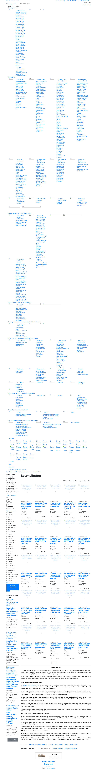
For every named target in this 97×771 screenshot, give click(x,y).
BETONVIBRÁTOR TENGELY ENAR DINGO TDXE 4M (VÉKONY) (55, 646)
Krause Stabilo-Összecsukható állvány (20, 36)
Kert (79, 395)
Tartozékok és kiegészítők (21, 324)
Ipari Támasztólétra (41, 81)
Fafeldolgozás (81, 400)
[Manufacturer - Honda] (52, 448)
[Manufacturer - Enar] (71, 442)
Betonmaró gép (60, 372)
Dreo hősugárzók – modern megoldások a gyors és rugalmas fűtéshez (11, 718)
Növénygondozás (82, 402)
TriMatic (18, 106)
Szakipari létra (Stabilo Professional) (41, 161)
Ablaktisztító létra (41, 183)
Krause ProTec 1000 (21, 50)
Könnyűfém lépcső (21, 308)
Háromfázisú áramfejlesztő (60, 344)
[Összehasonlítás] (26, 499)
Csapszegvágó (40, 347)
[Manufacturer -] (52, 442)
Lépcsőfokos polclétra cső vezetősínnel (60, 166)
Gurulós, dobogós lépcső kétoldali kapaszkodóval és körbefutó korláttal (21, 297)
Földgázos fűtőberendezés (23, 427)
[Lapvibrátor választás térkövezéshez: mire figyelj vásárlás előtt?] (12, 602)
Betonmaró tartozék (59, 374)
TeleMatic (18, 101)
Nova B (79, 130)
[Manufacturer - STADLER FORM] (18, 456)
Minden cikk (12, 740)
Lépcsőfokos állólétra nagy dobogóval (60, 98)
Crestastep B (80, 134)
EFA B (78, 133)
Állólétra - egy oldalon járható (62, 80)
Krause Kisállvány (21, 57)
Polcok (45, 417)
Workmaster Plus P (41, 264)
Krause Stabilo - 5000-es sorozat (20, 29)
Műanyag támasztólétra (40, 172)
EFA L (37, 128)
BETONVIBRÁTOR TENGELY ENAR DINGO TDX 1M (41, 504)
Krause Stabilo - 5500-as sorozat (20, 32)
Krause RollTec (20, 47)
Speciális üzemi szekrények (51, 414)
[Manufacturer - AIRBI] (25, 442)
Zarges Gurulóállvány (21, 68)
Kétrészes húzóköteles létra (41, 86)
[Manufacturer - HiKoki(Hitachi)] (38, 448)
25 (89, 481)
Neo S (58, 146)
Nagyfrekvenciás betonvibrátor (41, 373)
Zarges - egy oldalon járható (60, 136)
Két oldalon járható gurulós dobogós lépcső (21, 278)
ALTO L (38, 116)
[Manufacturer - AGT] (18, 442)
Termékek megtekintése (12, 587)
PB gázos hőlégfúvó (21, 426)
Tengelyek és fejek (41, 380)
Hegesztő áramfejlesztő (60, 353)
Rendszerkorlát (20, 335)
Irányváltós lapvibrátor (19, 385)
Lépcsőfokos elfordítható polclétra (60, 175)
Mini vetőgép (19, 400)
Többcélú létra (20, 167)
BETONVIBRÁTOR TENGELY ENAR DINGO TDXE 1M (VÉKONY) (69, 505)
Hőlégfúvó (20, 422)
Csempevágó (19, 371)
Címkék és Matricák (21, 337)
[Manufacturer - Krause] (58, 448)
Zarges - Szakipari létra (62, 199)
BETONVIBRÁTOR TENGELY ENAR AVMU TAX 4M (84, 645)
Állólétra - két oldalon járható (82, 80)
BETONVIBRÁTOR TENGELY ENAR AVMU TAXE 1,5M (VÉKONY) (26, 541)
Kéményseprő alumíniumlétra (40, 169)
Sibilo (37, 101)
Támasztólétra (41, 79)
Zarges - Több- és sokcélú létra (21, 185)
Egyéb (79, 408)
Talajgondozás (81, 397)
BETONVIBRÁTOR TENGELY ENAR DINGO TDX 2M (41, 575)
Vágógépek (20, 369)
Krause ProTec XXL (21, 45)
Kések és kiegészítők (39, 353)
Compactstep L (40, 124)
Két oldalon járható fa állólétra (82, 169)
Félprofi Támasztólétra (40, 95)
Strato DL (39, 131)
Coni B (79, 119)
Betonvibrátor (41, 369)
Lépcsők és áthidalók (20, 305)
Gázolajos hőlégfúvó (21, 429)
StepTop (38, 248)
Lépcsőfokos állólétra (60, 108)
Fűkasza (60, 395)
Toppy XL (38, 246)
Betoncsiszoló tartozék (60, 379)
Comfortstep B (81, 139)
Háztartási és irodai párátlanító (52, 424)
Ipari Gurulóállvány (21, 12)
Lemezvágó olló (40, 351)
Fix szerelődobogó (41, 236)
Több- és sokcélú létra (20, 160)
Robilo (38, 99)
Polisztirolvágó (21, 340)
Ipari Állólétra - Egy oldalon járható (62, 83)
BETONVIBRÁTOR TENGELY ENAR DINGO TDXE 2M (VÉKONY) (55, 576)
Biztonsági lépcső (21, 301)
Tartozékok (39, 344)
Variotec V (19, 190)
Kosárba (29, 518)
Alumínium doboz (21, 333)
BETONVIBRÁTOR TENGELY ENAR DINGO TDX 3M (55, 610)
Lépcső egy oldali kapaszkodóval (21, 266)
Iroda (72, 412)
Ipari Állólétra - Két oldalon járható (82, 83)
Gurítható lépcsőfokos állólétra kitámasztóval (60, 93)
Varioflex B (80, 125)
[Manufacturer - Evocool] (85, 442)
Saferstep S (59, 139)
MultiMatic (19, 102)
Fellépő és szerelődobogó (41, 216)
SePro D (79, 112)
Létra (17, 329)
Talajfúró (80, 369)
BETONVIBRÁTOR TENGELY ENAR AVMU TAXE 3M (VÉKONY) (26, 646)
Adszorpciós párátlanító (50, 427)
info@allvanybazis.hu (71, 748)
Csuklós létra (20, 79)
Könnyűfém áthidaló (21, 309)
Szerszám (40, 340)
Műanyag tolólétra (41, 175)
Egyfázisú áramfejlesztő (60, 366)
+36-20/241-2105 (72, 1)
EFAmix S (59, 157)
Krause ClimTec (20, 48)
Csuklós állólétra (20, 96)
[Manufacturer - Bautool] (38, 442)
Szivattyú (59, 358)
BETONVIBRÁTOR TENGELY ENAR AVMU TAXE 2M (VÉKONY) (55, 541)
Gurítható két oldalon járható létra (81, 92)
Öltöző (19, 412)
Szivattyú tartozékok (59, 363)
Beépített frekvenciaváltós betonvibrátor (40, 377)
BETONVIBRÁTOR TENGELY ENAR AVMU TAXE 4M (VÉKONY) (69, 646)
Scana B (79, 131)
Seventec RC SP (40, 257)
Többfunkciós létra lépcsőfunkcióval (21, 180)
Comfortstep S (60, 156)
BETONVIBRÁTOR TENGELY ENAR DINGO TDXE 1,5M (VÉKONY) (84, 541)
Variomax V (19, 192)
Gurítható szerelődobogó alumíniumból (40, 223)
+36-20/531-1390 (84, 1)
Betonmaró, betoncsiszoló (62, 369)
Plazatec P (39, 254)
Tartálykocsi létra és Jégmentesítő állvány (21, 201)
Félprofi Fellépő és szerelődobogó (41, 241)
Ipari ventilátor (75, 422)
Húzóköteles (39, 130)
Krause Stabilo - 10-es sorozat (21, 14)
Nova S (58, 153)
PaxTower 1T (19, 74)
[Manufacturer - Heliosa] (25, 448)
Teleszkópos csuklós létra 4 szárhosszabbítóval (21, 90)
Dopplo (79, 113)
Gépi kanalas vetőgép (19, 398)
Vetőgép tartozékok (19, 402)
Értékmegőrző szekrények (23, 414)
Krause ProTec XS (21, 42)
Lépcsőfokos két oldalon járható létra (82, 99)
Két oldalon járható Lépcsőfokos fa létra (82, 166)
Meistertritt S (60, 143)
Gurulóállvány (21, 10)
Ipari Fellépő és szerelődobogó (40, 219)
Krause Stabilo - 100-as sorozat (20, 20)
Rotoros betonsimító (80, 350)
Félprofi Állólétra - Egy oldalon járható (62, 115)
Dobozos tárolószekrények (50, 415)
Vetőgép (19, 395)
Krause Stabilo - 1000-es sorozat (20, 26)
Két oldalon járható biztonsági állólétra (82, 95)
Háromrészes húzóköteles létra (41, 89)
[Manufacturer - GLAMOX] (18, 448)
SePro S (58, 125)
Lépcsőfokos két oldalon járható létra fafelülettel (82, 87)
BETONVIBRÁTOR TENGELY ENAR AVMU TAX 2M (69, 540)
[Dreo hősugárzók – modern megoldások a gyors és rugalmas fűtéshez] (12, 707)
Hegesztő (40, 382)
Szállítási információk (12, 1)
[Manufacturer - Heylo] (32, 447)
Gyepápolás (80, 406)
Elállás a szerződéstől (71, 744)
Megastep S (59, 151)
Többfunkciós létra (21, 178)
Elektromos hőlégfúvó (22, 424)
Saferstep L (39, 119)
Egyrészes (39, 200)
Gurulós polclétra (82, 202)
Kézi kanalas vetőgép (19, 405)
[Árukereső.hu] (48, 764)
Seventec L (39, 118)
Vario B (79, 118)
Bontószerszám (40, 348)
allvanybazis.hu (51, 768)
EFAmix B (79, 140)
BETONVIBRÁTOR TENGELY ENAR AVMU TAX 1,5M (41, 540)
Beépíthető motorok (81, 383)
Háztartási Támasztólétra (40, 103)
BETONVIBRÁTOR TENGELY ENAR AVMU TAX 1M (55, 504)
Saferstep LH (80, 205)
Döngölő (60, 382)
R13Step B (80, 122)
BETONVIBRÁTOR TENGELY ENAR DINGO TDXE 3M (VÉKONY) (69, 611)
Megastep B (80, 128)
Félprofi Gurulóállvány (19, 40)
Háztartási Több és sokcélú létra (21, 175)
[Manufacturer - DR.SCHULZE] (65, 442)
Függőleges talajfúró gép (80, 371)
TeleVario (18, 104)
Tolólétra (38, 84)
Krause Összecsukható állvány (20, 63)
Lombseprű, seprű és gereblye (82, 404)
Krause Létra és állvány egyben (20, 55)
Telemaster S (39, 266)
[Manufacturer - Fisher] (12, 447)
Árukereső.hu (48, 766)
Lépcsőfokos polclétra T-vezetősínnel (60, 170)
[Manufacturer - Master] (65, 448)
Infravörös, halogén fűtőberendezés (21, 432)
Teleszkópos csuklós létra (19, 86)
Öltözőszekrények (21, 415)
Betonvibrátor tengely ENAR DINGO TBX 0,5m (84, 504)
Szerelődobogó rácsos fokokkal (40, 227)
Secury (58, 119)
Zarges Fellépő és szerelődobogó (41, 251)
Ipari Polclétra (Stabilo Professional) (62, 161)
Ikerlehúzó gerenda (82, 345)
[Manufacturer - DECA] (58, 442)
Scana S (58, 154)
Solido (58, 124)
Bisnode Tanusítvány (48, 761)
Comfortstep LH (81, 203)
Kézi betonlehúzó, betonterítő (82, 347)
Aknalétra (38, 186)
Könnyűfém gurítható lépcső (20, 316)
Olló (37, 350)
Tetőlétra (38, 184)
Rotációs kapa (41, 395)
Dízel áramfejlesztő (62, 356)
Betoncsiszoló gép (61, 377)
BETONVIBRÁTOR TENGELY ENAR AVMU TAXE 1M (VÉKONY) (26, 505)
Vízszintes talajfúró (82, 374)
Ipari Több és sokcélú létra (19, 163)
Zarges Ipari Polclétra (81, 199)
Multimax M (19, 193)
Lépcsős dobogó (20, 264)
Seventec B (80, 124)
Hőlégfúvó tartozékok (22, 435)
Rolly (37, 243)
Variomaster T (20, 71)
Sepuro (58, 121)
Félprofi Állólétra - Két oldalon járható (82, 109)
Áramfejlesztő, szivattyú (62, 341)
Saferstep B (80, 121)
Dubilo (17, 173)
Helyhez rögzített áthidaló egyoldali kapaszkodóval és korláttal (21, 283)
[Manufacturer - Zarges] (32, 455)
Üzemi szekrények (48, 418)
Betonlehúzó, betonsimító (82, 341)
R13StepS (59, 140)
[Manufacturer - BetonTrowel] (45, 442)
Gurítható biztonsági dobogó (21, 224)
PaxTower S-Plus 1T (21, 72)
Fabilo (37, 98)
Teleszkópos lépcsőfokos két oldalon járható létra (81, 105)
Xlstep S (58, 149)
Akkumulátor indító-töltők (20, 390)
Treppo (38, 245)
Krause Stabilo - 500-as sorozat (20, 23)
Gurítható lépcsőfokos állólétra (60, 87)
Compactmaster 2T (21, 75)
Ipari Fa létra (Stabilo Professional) (82, 161)
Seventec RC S (60, 142)
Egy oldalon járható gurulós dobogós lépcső (21, 273)
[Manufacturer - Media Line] (71, 449)
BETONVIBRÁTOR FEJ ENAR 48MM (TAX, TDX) (41, 610)
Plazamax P (39, 255)
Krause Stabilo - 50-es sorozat (20, 17)
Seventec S (59, 148)
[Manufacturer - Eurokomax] (78, 442)
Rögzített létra (41, 198)
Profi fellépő (39, 234)
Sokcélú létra (19, 166)
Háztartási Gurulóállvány (19, 52)
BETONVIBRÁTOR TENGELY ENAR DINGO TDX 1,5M (26, 575)
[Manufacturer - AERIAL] (12, 442)
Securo (58, 122)
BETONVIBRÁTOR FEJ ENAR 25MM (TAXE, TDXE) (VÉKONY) (84, 576)
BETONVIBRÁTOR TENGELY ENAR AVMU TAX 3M (84, 610)
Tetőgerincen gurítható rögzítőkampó (40, 166)
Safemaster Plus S (41, 263)
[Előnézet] (27, 499)
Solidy (58, 127)
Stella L (38, 115)
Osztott (38, 202)
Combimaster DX (20, 196)
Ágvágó (38, 356)
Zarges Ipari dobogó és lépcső (20, 260)
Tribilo (17, 172)
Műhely (46, 412)
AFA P (37, 267)
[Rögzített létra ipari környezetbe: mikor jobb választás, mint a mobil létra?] (12, 635)
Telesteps (38, 122)
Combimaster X (20, 187)
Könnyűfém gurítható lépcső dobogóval (20, 312)
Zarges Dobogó (39, 259)
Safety (58, 118)
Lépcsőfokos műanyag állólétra (41, 180)
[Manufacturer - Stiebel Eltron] (25, 456)
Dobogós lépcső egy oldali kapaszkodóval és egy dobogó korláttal (21, 290)
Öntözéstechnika (82, 399)
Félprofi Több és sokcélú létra (20, 169)
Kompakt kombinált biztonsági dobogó (21, 221)
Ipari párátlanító (47, 426)
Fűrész (38, 345)
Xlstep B (79, 127)
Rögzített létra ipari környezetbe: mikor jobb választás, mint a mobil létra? (12, 645)
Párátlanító (47, 422)
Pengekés (39, 342)
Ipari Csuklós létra (21, 81)
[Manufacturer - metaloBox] (78, 448)
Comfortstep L (40, 121)
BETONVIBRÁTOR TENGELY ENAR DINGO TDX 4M (41, 645)
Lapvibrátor (20, 382)
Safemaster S (60, 145)
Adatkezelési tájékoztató (56, 744)
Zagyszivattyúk (60, 361)
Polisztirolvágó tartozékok (20, 344)
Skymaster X (19, 189)
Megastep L (39, 127)
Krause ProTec (20, 44)
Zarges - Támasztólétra (40, 112)
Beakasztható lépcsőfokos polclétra (60, 179)
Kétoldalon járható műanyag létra (41, 177)
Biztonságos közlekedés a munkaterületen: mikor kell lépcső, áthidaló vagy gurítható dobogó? (12, 683)
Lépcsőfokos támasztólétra (40, 92)
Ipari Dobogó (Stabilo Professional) (20, 217)
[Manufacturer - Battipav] (32, 442)
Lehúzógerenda (81, 344)
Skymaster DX (20, 195)
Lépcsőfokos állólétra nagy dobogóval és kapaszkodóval (60, 103)
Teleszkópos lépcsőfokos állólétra (60, 112)
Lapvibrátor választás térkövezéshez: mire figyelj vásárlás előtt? (12, 611)
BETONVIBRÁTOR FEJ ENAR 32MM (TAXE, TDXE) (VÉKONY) (26, 611)
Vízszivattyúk (60, 359)
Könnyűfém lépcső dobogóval (21, 319)
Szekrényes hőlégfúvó (22, 430)
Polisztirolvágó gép (21, 342)
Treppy (38, 249)
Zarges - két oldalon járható (81, 115)
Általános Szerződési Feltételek (38, 744)
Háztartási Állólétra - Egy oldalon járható (62, 130)
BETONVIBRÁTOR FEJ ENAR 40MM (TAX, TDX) (69, 575)
